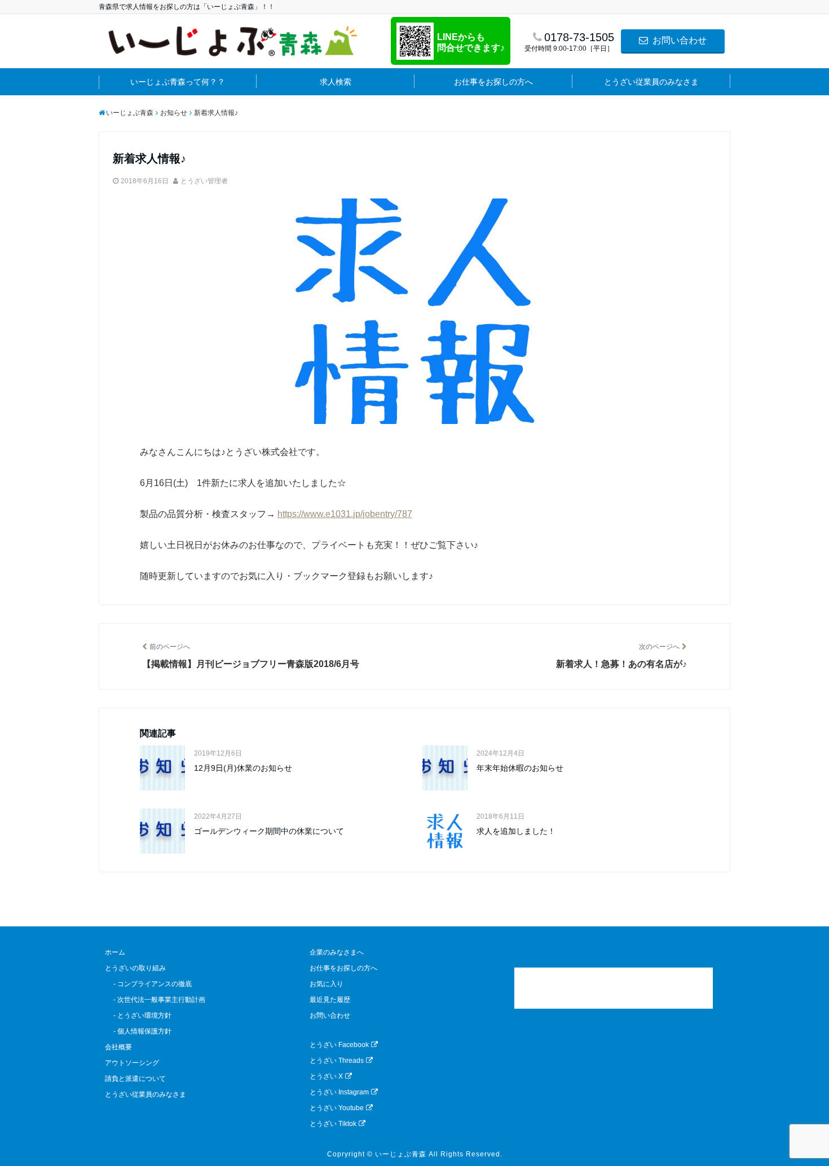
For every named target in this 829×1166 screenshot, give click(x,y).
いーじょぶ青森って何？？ (177, 81)
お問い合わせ (678, 40)
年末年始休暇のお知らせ (520, 767)
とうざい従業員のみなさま (651, 81)
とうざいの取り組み (135, 968)
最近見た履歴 (330, 1000)
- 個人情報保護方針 (138, 1031)
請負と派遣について (135, 1079)
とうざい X (326, 1076)
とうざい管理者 (204, 181)
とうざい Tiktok (333, 1124)
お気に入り (326, 984)
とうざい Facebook (339, 1045)
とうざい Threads (337, 1061)
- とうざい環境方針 (138, 1015)
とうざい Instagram (339, 1092)
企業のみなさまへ (337, 952)
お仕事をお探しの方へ (493, 81)
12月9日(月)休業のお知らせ (243, 767)
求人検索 (335, 81)
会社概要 (118, 1047)
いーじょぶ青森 (400, 1154)
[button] (613, 988)
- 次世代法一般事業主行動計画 (155, 1000)
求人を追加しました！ (516, 831)
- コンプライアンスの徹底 (148, 984)
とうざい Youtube (337, 1108)
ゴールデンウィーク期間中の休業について (269, 831)
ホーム (115, 952)
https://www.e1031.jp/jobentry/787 (344, 514)
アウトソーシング (132, 1063)
